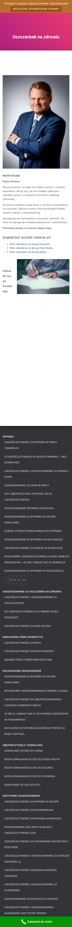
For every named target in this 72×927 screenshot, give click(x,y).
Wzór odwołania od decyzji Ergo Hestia (32, 759)
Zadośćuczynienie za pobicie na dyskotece (33, 548)
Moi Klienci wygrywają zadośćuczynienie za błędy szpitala (34, 731)
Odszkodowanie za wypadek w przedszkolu (34, 570)
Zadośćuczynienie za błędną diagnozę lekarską (30, 873)
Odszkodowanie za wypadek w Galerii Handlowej (29, 519)
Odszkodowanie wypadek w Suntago (29, 508)
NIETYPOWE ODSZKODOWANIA (21, 795)
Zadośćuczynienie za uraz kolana (27, 626)
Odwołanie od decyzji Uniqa (23, 750)
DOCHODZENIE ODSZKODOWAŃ (22, 670)
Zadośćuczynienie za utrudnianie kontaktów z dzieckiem (36, 844)
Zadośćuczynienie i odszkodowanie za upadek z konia (36, 474)
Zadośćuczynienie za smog (22, 642)
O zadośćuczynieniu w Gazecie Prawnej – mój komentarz (35, 459)
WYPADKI (8, 436)
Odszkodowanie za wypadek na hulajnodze (33, 539)
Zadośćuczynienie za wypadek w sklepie (31, 801)
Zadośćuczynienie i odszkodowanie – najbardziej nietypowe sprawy (29, 910)
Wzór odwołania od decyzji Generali (29, 776)
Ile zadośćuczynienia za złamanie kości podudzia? (31, 614)
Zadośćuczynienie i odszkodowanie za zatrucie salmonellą (36, 858)
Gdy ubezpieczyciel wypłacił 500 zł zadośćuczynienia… (28, 496)
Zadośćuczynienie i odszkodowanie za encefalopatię (30, 600)
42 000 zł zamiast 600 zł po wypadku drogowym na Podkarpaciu (36, 716)
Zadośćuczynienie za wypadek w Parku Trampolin (30, 445)
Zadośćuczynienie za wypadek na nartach (32, 818)
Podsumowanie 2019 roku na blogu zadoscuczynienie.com (28, 830)
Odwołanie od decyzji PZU (22, 784)
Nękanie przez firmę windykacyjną (28, 659)
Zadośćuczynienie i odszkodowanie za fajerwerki (30, 887)
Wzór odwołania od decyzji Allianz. (28, 252)
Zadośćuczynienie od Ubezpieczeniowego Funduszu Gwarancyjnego (33, 702)
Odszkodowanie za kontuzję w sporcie (31, 898)
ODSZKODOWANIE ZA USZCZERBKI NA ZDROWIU (32, 591)
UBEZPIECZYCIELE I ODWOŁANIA (23, 745)
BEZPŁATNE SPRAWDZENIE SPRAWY (36, 8)
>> (24, 579)
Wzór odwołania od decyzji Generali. (30, 244)
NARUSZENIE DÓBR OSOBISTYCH (23, 637)
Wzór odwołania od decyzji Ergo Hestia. (31, 248)
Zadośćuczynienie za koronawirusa (28, 810)
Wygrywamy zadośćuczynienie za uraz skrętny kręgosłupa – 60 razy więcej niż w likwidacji (36, 559)
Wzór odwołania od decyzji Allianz (28, 767)
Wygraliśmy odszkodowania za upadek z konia (35, 690)
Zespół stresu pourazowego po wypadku (33, 531)
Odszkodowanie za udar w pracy (26, 485)
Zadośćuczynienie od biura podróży (29, 651)
